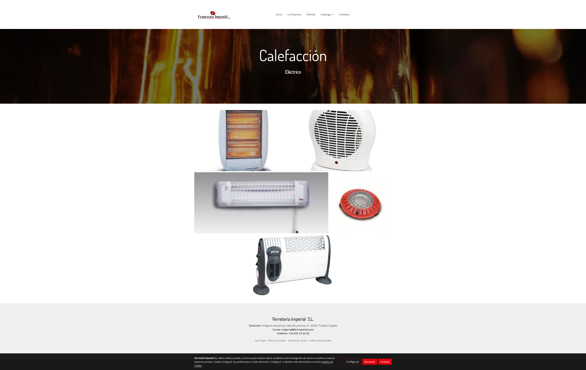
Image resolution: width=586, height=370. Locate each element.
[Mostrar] (243, 140)
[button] (327, 14)
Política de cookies (277, 340)
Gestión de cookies (297, 340)
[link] (213, 14)
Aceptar (385, 361)
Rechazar (369, 361)
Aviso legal (260, 340)
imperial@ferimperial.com (297, 329)
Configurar (352, 361)
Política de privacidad (320, 340)
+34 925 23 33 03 (299, 333)
